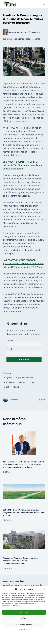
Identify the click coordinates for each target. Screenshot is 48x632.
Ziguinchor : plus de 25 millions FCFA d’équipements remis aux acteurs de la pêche (22, 165)
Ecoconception (18, 39)
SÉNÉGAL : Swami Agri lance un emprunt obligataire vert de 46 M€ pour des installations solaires (23, 512)
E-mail (9, 349)
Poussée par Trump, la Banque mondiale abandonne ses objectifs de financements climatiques (20, 561)
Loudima (32, 382)
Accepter (24, 612)
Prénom (9, 340)
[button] (45, 589)
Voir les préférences (24, 624)
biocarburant (9, 382)
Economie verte (33, 39)
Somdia (16, 387)
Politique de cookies (24, 629)
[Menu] (44, 4)
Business (7, 39)
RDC (6, 387)
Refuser (24, 618)
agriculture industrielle (24, 378)
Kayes (22, 382)
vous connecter (23, 585)
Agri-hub (8, 378)
